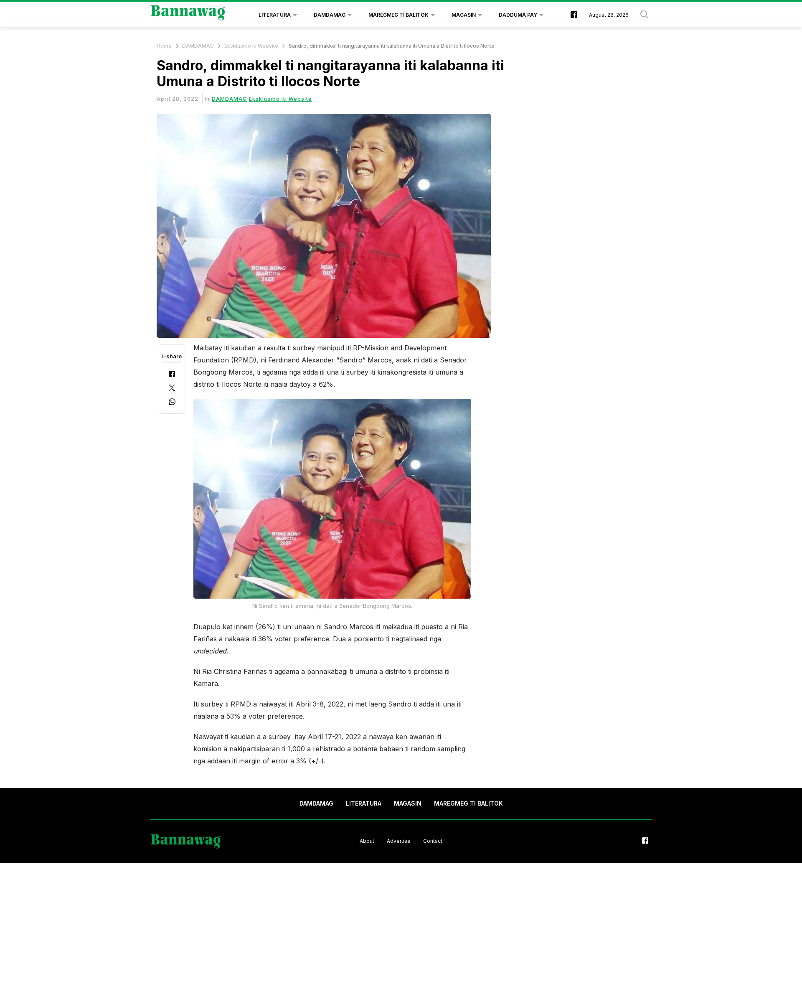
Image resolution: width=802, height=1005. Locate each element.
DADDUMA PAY (518, 15)
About (367, 841)
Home (164, 46)
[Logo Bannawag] (188, 15)
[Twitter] (172, 388)
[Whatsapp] (172, 402)
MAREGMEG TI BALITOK (398, 15)
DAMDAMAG (329, 15)
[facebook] (574, 15)
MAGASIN (464, 15)
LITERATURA (275, 15)
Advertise (399, 841)
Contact (432, 841)
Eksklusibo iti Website (251, 46)
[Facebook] (172, 374)
